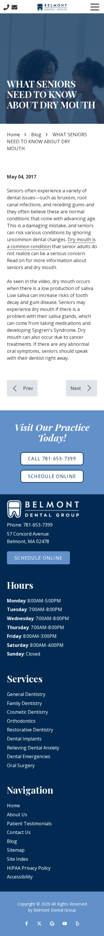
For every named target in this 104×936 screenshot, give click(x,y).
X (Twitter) (39, 923)
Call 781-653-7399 (52, 458)
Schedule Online (52, 476)
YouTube (64, 923)
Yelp (77, 923)
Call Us (6, 7)
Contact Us (14, 7)
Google (52, 923)
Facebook (26, 923)
